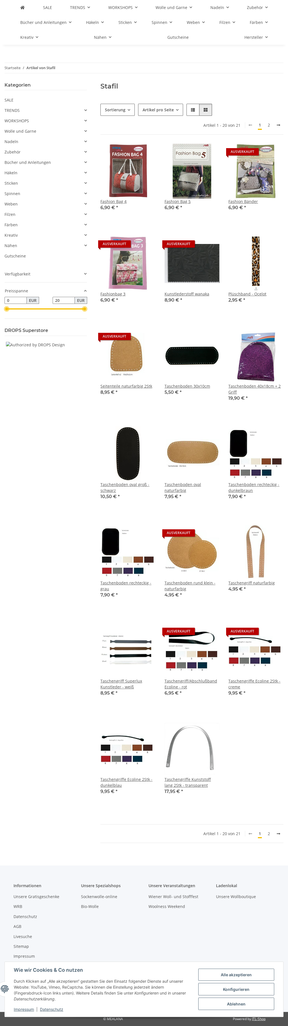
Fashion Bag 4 (113, 201)
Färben (11, 224)
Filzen (9, 214)
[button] (192, 110)
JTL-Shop (259, 1018)
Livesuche (23, 936)
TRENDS (12, 110)
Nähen (10, 245)
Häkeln (10, 172)
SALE (9, 100)
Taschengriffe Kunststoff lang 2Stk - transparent (188, 782)
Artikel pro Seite (158, 109)
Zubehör (12, 152)
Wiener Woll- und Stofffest (173, 896)
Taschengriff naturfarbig (251, 583)
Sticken (11, 183)
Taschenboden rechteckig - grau (125, 585)
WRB (18, 906)
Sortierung (115, 109)
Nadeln (11, 141)
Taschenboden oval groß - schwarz (124, 487)
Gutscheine (15, 256)
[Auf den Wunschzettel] (146, 153)
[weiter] (278, 125)
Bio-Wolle (90, 906)
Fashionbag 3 (112, 294)
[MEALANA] (23, 7)
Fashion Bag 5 (178, 201)
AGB (17, 926)
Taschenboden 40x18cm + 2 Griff (254, 389)
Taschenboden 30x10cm (187, 386)
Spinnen (12, 193)
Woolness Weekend (166, 906)
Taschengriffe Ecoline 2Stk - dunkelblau (126, 782)
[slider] (6, 309)
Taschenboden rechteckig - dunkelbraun (253, 487)
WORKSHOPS (16, 120)
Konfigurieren (236, 989)
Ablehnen (236, 1004)
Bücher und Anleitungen (27, 162)
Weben (11, 204)
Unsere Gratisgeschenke (36, 896)
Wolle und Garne (20, 131)
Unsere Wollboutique (236, 896)
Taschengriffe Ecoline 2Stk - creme (254, 684)
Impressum (24, 1009)
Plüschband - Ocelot (247, 294)
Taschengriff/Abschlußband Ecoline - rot (191, 684)
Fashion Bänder (243, 201)
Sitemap (21, 946)
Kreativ (11, 235)
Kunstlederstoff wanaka (187, 294)
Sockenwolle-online (99, 896)
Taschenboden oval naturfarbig (183, 487)
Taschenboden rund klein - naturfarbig (190, 585)
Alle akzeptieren (236, 974)
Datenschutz (51, 1009)
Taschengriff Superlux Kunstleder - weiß (121, 684)
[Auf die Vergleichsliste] (131, 153)
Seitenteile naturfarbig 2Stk (126, 386)
